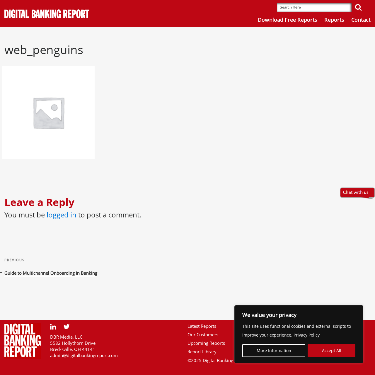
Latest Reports (202, 326)
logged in (61, 214)
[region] (298, 334)
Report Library (202, 351)
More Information (274, 350)
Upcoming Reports (206, 343)
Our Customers (203, 334)
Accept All (331, 350)
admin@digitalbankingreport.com (84, 355)
